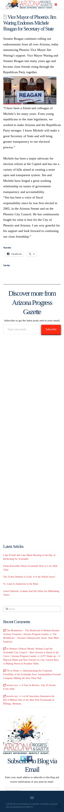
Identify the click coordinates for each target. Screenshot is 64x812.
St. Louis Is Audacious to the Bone (20, 584)
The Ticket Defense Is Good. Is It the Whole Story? (29, 576)
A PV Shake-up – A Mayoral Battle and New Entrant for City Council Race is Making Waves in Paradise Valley (31, 660)
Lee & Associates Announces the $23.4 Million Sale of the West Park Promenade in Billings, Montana (28, 700)
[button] (56, 4)
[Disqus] (32, 388)
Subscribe (51, 329)
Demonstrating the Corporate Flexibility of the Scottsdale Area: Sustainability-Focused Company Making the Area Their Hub (32, 674)
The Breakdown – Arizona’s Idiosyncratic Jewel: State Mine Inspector (31, 638)
